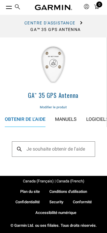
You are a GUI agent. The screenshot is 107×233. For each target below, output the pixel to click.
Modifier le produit (53, 107)
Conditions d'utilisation (68, 191)
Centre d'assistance (49, 23)
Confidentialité (27, 202)
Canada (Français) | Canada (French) (53, 181)
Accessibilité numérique (55, 212)
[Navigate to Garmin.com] (53, 7)
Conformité (82, 202)
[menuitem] (17, 7)
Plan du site (30, 191)
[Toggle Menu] (3, 6)
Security (56, 202)
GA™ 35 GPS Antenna (53, 95)
